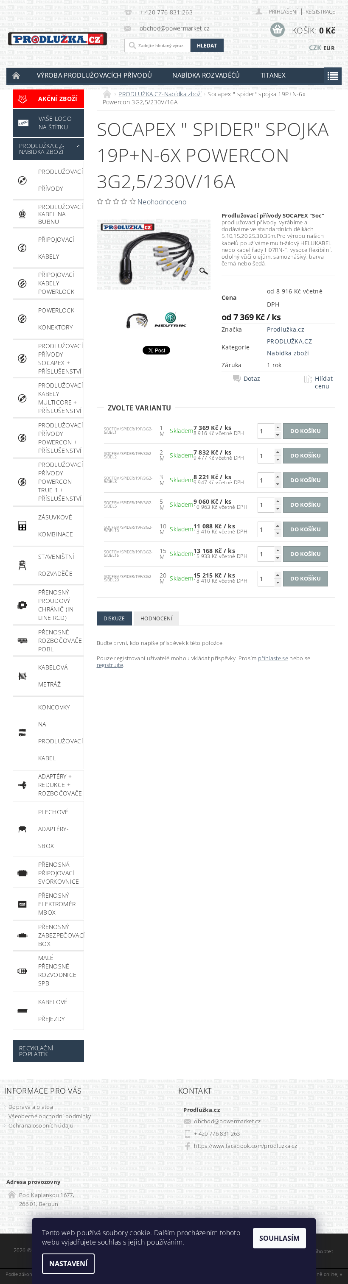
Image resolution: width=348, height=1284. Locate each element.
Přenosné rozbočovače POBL (60, 640)
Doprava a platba (30, 1107)
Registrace (320, 11)
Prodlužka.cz (285, 329)
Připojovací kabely (56, 247)
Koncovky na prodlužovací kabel (60, 732)
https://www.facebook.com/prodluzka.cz (245, 1146)
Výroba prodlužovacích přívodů (94, 75)
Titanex (273, 75)
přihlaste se (273, 658)
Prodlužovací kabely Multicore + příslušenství (60, 398)
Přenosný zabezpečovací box (61, 935)
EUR (329, 48)
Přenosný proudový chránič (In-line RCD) (57, 605)
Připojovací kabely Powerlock (56, 283)
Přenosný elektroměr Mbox (57, 903)
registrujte (110, 665)
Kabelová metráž (53, 675)
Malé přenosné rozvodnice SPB (57, 970)
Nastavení (68, 1263)
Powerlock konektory (56, 318)
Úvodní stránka (16, 75)
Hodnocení (156, 618)
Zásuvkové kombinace (55, 525)
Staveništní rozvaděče (56, 565)
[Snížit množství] (277, 435)
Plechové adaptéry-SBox (53, 829)
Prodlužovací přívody (60, 180)
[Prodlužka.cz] (57, 38)
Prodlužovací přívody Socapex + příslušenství (60, 358)
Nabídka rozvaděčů (206, 75)
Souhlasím (279, 1238)
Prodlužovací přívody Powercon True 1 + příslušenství (60, 481)
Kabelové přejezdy (53, 1010)
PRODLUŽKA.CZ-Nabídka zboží (42, 149)
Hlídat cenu (324, 382)
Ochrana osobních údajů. (41, 1125)
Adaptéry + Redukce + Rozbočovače (60, 784)
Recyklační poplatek (36, 1051)
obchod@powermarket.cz (227, 1121)
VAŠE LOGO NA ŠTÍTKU (55, 122)
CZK (315, 47)
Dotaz (252, 378)
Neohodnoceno (162, 202)
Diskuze (114, 618)
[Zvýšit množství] (277, 427)
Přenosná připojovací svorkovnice (58, 872)
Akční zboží (58, 99)
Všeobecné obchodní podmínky (49, 1116)
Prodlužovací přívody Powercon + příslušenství (60, 438)
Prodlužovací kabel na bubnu (60, 214)
